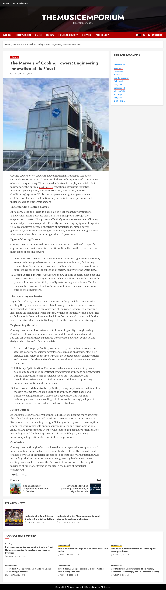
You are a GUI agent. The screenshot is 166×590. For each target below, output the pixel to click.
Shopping (87, 35)
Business (7, 35)
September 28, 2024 (67, 523)
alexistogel (118, 67)
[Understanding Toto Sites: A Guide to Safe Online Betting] (14, 517)
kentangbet (118, 71)
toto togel (118, 94)
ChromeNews (91, 587)
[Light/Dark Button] (138, 35)
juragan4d (118, 84)
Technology (102, 35)
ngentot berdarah (121, 77)
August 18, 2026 (14, 557)
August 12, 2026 (67, 555)
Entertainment (23, 35)
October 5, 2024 (33, 523)
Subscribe (157, 35)
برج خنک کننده (46, 186)
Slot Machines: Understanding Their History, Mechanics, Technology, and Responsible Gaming (135, 570)
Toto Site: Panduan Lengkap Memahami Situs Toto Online (83, 550)
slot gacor (118, 97)
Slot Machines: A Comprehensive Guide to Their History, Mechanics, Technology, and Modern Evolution (29, 550)
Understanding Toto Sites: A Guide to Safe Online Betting (39, 517)
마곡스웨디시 (120, 101)
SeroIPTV (118, 74)
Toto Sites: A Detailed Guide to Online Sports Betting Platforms (134, 550)
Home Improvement (68, 35)
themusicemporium (83, 17)
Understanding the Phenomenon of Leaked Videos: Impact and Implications (78, 517)
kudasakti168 (119, 64)
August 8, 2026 (13, 575)
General (50, 35)
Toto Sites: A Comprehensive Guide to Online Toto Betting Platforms (28, 570)
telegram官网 (119, 91)
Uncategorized (11, 544)
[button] (144, 35)
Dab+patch (118, 81)
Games (38, 35)
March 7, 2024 (26, 74)
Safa (14, 74)
